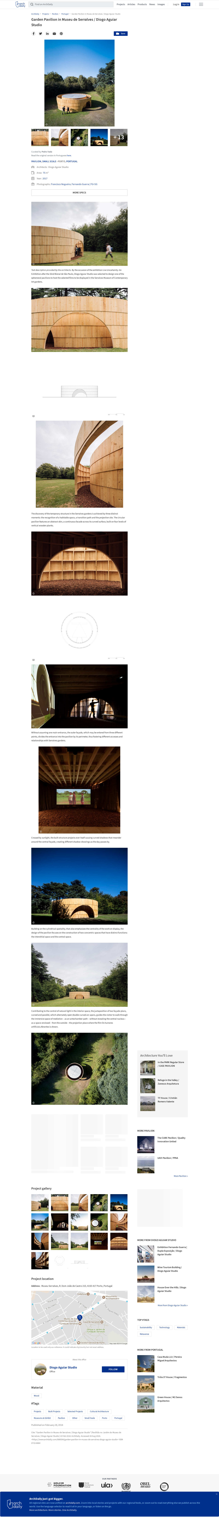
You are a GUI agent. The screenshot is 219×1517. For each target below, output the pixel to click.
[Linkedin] (47, 33)
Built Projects (54, 1411)
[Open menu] (201, 4)
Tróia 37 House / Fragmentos (172, 1377)
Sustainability (146, 1327)
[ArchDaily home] (20, 4)
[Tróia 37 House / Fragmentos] (145, 1383)
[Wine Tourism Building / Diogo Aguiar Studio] (145, 1274)
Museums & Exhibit (42, 1418)
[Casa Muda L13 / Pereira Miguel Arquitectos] (145, 1363)
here (69, 155)
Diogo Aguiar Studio (63, 1367)
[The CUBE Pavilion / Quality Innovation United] (145, 1144)
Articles (131, 4)
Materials (181, 1327)
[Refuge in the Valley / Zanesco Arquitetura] (147, 1085)
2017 (45, 178)
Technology (164, 1327)
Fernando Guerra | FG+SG (84, 184)
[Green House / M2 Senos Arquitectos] (145, 1404)
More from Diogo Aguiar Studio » (173, 1305)
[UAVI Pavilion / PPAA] (145, 1164)
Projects (121, 4)
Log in (176, 4)
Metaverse (144, 1334)
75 (44, 172)
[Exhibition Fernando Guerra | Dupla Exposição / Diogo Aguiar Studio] (145, 1254)
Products (142, 4)
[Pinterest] (61, 33)
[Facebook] (33, 33)
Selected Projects (75, 1411)
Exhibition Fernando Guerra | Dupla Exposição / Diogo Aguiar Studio (172, 1251)
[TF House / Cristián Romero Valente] (147, 1103)
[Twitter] (40, 33)
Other (74, 1418)
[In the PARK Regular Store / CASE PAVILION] (147, 1067)
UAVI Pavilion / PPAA (167, 1158)
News (152, 4)
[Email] (54, 33)
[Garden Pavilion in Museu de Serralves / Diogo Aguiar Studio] (40, 1202)
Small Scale (49, 161)
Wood (36, 1395)
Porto (104, 1418)
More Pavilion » (181, 1176)
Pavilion (36, 161)
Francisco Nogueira (61, 184)
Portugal (72, 161)
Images (161, 4)
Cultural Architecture (99, 1411)
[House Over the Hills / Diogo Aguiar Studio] (145, 1294)
